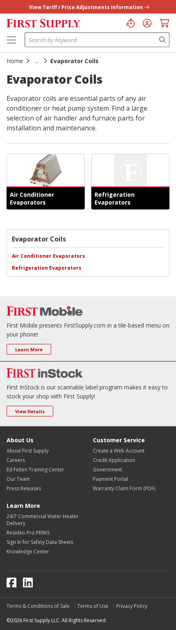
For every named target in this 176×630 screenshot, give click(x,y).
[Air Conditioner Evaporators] (45, 170)
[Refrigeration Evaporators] (130, 170)
